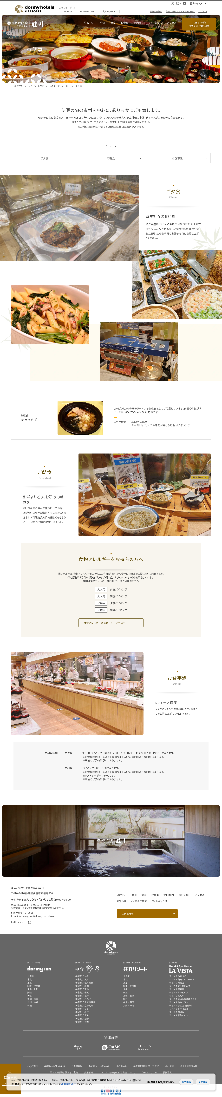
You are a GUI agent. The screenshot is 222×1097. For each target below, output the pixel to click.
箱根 (125, 989)
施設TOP (89, 23)
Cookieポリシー (149, 1072)
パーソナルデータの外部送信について (117, 1072)
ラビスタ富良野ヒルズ (179, 986)
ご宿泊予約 (199, 24)
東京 (29, 983)
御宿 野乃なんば (83, 999)
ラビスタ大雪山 (176, 983)
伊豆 (125, 992)
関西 (29, 992)
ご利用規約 (77, 1066)
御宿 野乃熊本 (82, 1022)
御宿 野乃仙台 (82, 976)
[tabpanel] (69, 218)
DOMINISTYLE (87, 11)
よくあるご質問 (139, 901)
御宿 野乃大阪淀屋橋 (85, 1002)
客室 (103, 23)
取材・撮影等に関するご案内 (64, 1072)
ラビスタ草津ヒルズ (178, 992)
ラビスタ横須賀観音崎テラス (183, 999)
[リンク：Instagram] (29, 922)
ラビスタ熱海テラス (178, 1002)
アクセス (171, 23)
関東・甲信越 (33, 986)
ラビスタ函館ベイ (177, 976)
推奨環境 (167, 1072)
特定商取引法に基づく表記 (146, 1066)
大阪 (29, 996)
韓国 (29, 1005)
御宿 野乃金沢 (82, 992)
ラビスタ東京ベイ (177, 996)
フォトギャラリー (161, 901)
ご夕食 (44, 158)
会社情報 (169, 1066)
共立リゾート (109, 11)
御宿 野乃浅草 (82, 979)
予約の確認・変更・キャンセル (180, 11)
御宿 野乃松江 (82, 1012)
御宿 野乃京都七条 (84, 1005)
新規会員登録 (156, 11)
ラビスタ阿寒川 (176, 989)
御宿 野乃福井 (82, 996)
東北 (29, 979)
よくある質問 (31, 1066)
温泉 (113, 23)
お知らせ (121, 901)
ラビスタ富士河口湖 (178, 1009)
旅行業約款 (121, 1066)
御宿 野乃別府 (82, 1018)
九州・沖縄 (32, 1002)
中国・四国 (32, 999)
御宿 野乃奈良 (82, 1009)
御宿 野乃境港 (82, 1015)
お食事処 (177, 158)
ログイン (202, 11)
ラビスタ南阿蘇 (176, 1012)
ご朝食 (111, 158)
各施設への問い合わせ (54, 1066)
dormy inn (67, 11)
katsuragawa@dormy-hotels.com (37, 916)
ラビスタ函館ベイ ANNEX (181, 979)
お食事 (125, 23)
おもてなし (155, 23)
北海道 (30, 976)
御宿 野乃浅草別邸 (84, 983)
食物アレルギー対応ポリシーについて (104, 623)
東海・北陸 (32, 989)
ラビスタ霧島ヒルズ (178, 1015)
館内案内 (138, 23)
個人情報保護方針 (188, 1066)
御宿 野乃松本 (82, 986)
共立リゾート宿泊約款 (99, 1066)
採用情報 (88, 1072)
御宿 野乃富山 (82, 989)
